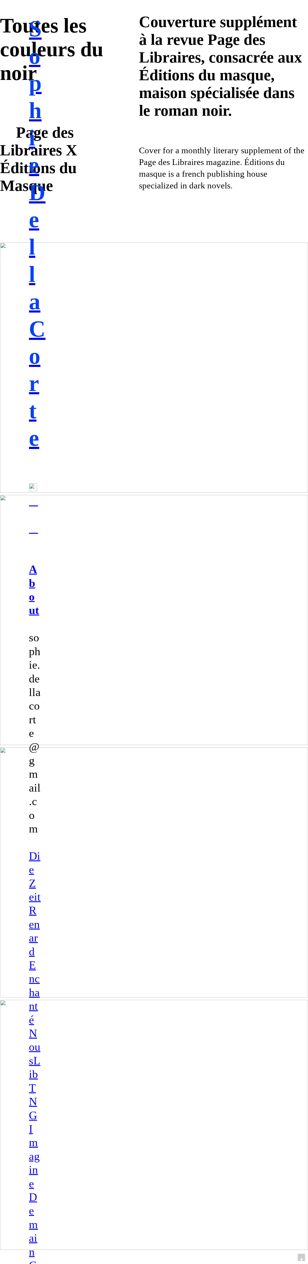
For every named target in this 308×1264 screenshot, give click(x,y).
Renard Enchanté (34, 965)
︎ (33, 528)
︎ (33, 501)
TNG (33, 1102)
